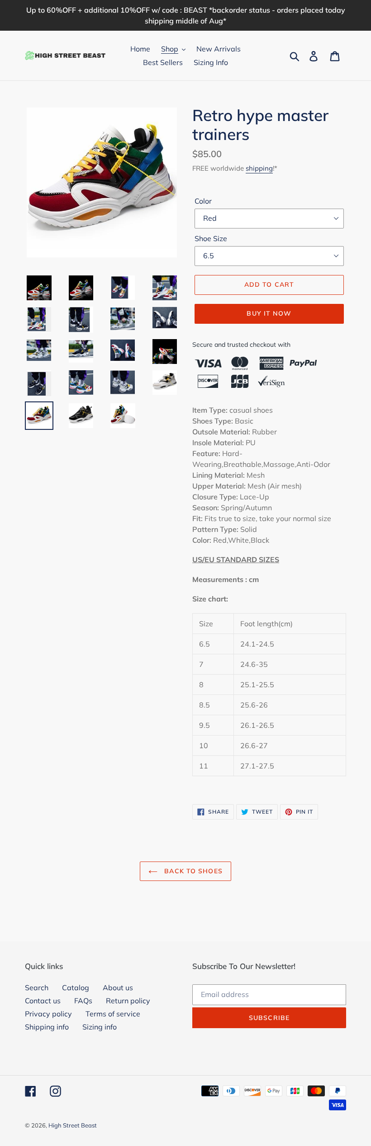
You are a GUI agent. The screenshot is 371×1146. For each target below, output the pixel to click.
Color (203, 200)
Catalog (75, 987)
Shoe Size (211, 238)
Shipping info (47, 1026)
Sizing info (99, 1026)
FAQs (83, 1000)
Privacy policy (48, 1013)
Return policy (128, 1000)
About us (118, 987)
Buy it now (269, 313)
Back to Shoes (192, 871)
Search (36, 987)
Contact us (43, 1000)
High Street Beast (72, 1125)
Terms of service (113, 1013)
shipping (259, 168)
